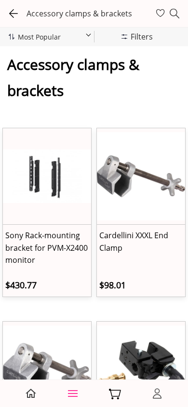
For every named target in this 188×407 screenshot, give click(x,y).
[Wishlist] (162, 13)
